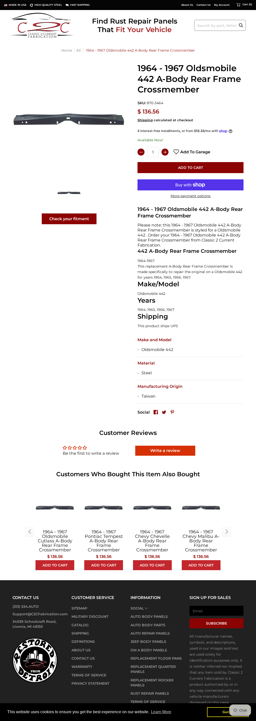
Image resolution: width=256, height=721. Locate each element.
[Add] (165, 152)
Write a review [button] (165, 450)
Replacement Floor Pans (156, 658)
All (78, 50)
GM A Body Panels (148, 650)
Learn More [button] (161, 712)
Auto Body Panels (149, 616)
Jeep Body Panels (148, 641)
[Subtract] (141, 152)
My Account (222, 5)
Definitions (83, 641)
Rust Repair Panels (149, 693)
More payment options (190, 196)
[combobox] (220, 25)
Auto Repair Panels (150, 633)
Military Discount (90, 616)
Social (137, 608)
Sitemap (79, 608)
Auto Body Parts (147, 625)
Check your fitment (69, 218)
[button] (244, 5)
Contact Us (203, 5)
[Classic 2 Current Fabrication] (42, 25)
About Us (187, 5)
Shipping (145, 120)
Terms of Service (89, 675)
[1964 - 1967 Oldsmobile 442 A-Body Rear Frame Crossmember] (69, 192)
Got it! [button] (227, 712)
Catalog (80, 625)
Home (66, 50)
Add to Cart (190, 167)
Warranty (82, 666)
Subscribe (216, 623)
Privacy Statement (90, 683)
